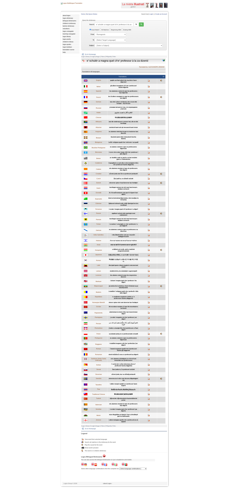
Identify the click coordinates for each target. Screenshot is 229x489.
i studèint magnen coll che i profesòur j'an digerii (123, 344)
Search (91, 24)
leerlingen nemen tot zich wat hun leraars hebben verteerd (123, 188)
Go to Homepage (90, 54)
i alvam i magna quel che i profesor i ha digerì (123, 281)
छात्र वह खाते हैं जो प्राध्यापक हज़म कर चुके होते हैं (123, 245)
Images (98, 56)
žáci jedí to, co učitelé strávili (123, 178)
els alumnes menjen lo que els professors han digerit (123, 404)
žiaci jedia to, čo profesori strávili (123, 369)
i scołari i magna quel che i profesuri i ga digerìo (123, 410)
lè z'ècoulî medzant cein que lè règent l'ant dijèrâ (123, 193)
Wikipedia (108, 56)
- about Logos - (107, 483)
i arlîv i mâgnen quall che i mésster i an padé (123, 142)
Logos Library (85, 56)
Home (83, 14)
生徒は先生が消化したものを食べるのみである (123, 255)
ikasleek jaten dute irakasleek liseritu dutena (123, 137)
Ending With (127, 30)
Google (93, 56)
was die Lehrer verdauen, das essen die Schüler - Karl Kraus (123, 102)
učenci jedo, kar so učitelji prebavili (123, 374)
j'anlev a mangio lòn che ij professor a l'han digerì (123, 329)
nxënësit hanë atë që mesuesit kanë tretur (123, 127)
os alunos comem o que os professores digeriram (123, 147)
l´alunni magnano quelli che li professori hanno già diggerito (123, 349)
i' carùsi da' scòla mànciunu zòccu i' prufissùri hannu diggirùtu (123, 365)
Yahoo (103, 56)
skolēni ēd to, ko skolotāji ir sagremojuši (123, 271)
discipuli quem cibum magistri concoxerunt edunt (123, 266)
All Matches (105, 30)
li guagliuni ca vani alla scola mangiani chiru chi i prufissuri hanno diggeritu (123, 164)
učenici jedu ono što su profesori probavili (123, 174)
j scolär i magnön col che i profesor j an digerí (123, 318)
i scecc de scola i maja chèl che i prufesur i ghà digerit (123, 153)
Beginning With (116, 30)
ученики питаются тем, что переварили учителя (123, 108)
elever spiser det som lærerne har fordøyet (123, 302)
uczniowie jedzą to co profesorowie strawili (123, 334)
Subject (91, 45)
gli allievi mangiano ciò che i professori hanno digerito (123, 86)
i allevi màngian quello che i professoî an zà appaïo (123, 420)
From (92, 34)
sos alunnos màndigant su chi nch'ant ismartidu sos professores (123, 359)
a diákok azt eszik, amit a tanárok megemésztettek (123, 250)
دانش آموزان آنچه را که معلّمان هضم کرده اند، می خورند (123, 323)
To (93, 40)
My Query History (91, 14)
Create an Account (161, 14)
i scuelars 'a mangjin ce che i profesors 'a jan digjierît (123, 225)
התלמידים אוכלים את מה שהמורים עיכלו (123, 240)
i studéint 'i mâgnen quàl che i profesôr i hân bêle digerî (123, 292)
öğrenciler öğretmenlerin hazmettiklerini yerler (123, 399)
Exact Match (95, 30)
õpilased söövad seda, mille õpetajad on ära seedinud (123, 204)
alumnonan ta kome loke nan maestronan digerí (123, 313)
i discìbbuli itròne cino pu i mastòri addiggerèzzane (123, 235)
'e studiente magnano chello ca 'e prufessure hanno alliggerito (123, 297)
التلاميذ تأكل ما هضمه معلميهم (123, 112)
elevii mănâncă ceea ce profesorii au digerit (123, 354)
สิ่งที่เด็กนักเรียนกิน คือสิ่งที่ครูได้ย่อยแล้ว (123, 389)
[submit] (141, 24)
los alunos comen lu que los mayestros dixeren (123, 276)
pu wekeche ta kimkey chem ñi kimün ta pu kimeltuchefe (123, 287)
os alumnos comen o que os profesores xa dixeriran (123, 230)
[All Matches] (164, 60)
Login (151, 14)
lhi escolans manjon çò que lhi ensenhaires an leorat (123, 307)
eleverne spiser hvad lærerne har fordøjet (123, 183)
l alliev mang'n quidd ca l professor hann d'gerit (123, 384)
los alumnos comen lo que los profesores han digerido (123, 92)
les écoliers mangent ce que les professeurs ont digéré (123, 97)
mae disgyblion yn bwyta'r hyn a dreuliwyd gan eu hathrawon (123, 415)
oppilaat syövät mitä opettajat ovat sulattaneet (123, 214)
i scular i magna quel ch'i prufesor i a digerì (123, 209)
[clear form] (136, 24)
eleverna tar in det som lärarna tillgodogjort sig (123, 379)
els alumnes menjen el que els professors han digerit (123, 169)
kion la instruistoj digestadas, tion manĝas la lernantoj (123, 199)
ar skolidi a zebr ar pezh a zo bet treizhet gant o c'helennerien (123, 158)
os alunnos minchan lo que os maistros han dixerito (123, 132)
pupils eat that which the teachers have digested (123, 81)
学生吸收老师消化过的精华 (123, 117)
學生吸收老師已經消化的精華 (123, 394)
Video (114, 56)
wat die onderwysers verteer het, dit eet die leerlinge (123, 122)
